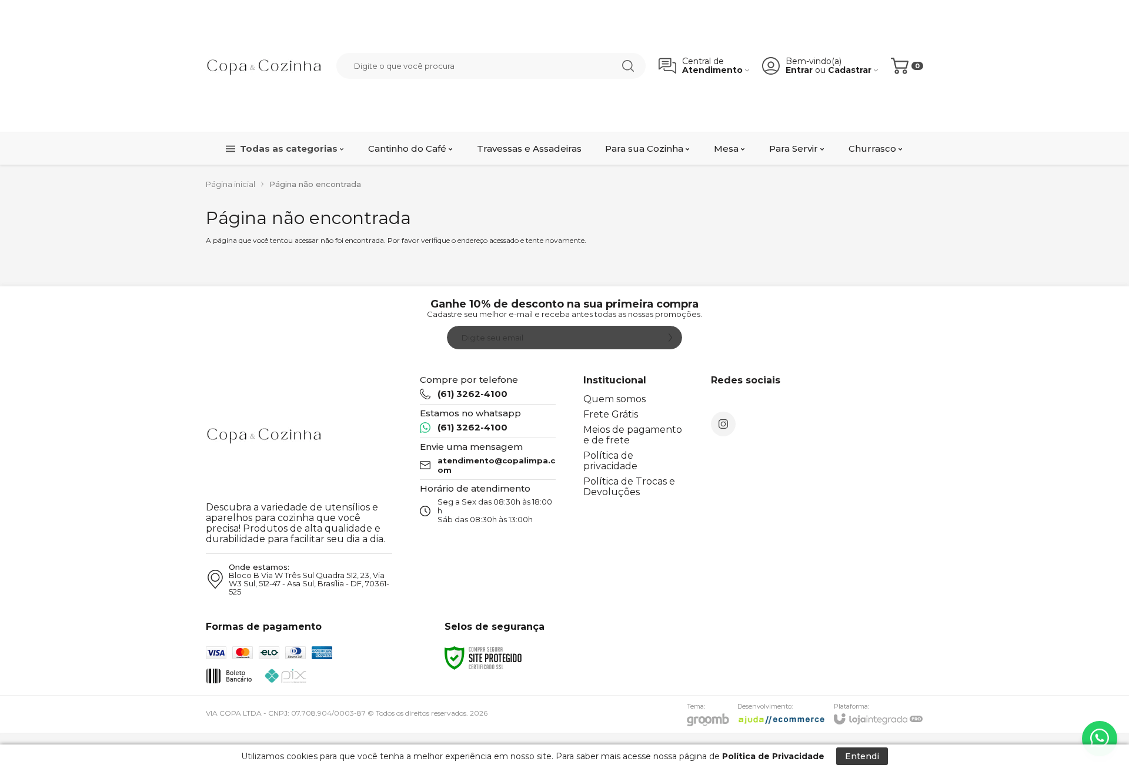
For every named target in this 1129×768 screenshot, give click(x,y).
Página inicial (230, 184)
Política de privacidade (610, 461)
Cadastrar (849, 70)
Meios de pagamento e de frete (632, 435)
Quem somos (614, 399)
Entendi (862, 756)
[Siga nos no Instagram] (723, 424)
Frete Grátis (610, 414)
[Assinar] (670, 337)
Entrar (799, 70)
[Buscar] (628, 66)
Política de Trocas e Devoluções (629, 486)
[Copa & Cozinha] (264, 66)
